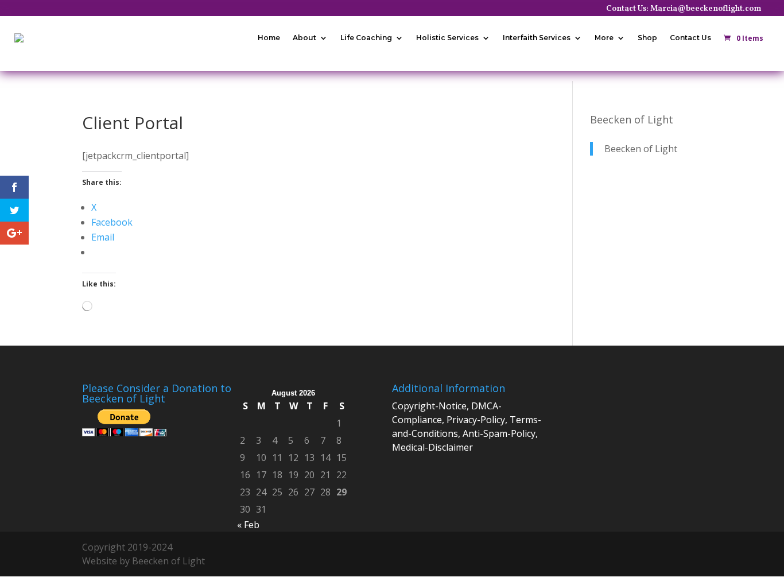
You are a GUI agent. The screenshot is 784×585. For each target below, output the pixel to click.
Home (269, 37)
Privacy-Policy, (478, 419)
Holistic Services (447, 37)
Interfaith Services (536, 37)
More (604, 37)
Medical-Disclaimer (432, 447)
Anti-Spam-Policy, (500, 433)
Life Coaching (366, 37)
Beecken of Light (631, 119)
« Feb (248, 524)
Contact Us (690, 37)
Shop (647, 37)
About (304, 37)
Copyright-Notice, (431, 406)
